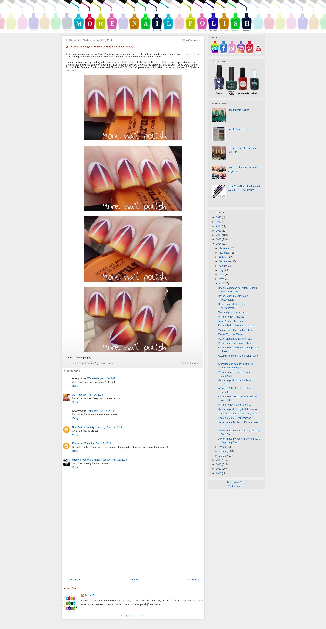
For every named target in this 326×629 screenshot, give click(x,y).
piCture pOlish (105, 363)
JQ (73, 394)
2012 (219, 464)
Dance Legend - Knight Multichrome (237, 409)
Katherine (77, 443)
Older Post (194, 579)
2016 (219, 235)
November (225, 252)
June (222, 274)
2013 (219, 460)
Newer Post (73, 579)
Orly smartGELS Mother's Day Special (239, 413)
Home (134, 579)
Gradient (85, 363)
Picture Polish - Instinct (231, 316)
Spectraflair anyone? (239, 129)
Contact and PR (236, 486)
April (222, 283)
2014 (219, 243)
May (222, 279)
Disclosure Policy (236, 482)
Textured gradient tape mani (233, 312)
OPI (93, 363)
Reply (75, 385)
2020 (219, 217)
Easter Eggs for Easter (230, 334)
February (224, 451)
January (223, 455)
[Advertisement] (133, 547)
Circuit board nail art (238, 110)
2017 (219, 230)
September (225, 261)
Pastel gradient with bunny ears (235, 338)
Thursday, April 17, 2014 (89, 394)
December (225, 248)
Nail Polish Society (83, 427)
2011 (219, 468)
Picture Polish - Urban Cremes (234, 404)
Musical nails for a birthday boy (235, 330)
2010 (219, 473)
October (223, 257)
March (223, 446)
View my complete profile (132, 616)
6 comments (193, 40)
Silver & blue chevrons (230, 321)
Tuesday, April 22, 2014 (114, 459)
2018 (219, 226)
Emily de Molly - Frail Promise (234, 417)
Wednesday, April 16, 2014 (101, 378)
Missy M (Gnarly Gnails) (86, 459)
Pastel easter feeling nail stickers (236, 343)
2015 (219, 239)
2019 (219, 221)
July (221, 270)
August (223, 265)
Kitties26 (90, 595)
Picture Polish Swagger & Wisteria (237, 325)
